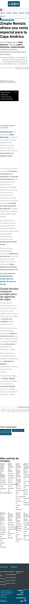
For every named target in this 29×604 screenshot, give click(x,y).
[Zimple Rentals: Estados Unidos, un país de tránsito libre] (18, 517)
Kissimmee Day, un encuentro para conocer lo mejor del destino (20, 500)
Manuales (15, 13)
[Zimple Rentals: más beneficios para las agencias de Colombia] (26, 516)
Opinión (7, 580)
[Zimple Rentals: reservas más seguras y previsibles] (2, 471)
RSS (21, 601)
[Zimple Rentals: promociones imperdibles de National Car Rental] (10, 516)
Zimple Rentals (6, 132)
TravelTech (3, 584)
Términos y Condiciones (3, 600)
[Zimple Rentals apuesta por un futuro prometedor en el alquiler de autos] (10, 467)
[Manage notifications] (25, 600)
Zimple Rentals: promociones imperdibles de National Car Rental (13, 530)
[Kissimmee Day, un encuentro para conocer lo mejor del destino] (18, 476)
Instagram (13, 577)
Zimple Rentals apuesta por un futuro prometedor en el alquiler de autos (12, 483)
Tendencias (8, 574)
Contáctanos (21, 598)
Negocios (21, 13)
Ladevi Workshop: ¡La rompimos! (15, 64)
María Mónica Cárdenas (7, 127)
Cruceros (8, 577)
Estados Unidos (5, 434)
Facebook (13, 574)
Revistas (7, 583)
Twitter (12, 571)
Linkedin (12, 580)
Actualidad (3, 571)
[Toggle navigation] (3, 10)
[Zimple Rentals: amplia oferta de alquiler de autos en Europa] (2, 519)
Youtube (12, 583)
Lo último (8, 13)
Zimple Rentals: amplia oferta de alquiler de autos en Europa (3, 537)
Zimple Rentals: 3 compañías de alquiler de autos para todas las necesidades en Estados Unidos (15, 59)
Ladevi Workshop (18, 430)
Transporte (8, 571)
